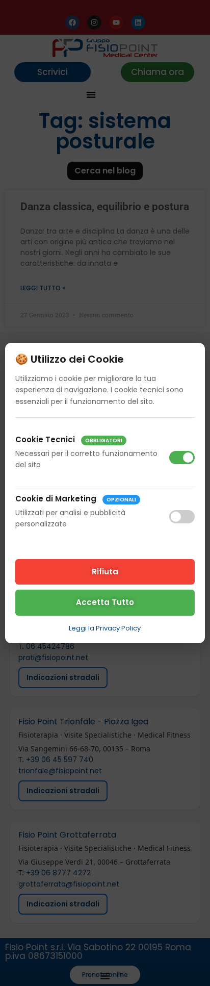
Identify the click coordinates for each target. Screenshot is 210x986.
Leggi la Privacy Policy (105, 628)
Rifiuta (105, 571)
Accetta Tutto (105, 602)
